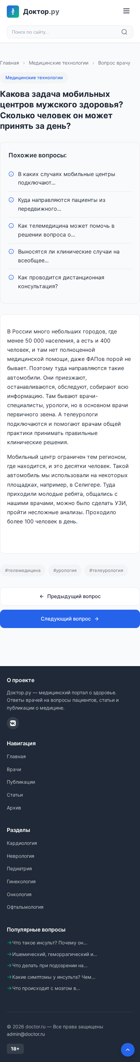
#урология (64, 570)
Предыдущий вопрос (74, 596)
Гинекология (21, 881)
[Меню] (126, 11)
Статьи (15, 795)
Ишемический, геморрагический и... (54, 954)
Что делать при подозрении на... (50, 965)
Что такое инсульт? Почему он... (49, 942)
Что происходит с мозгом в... (46, 988)
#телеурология (106, 570)
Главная (9, 63)
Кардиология (22, 843)
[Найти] (124, 32)
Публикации (21, 782)
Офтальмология (25, 907)
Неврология (20, 856)
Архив (14, 808)
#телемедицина (22, 570)
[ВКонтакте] (13, 723)
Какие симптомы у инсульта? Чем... (53, 977)
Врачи (14, 769)
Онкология (19, 894)
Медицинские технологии (58, 63)
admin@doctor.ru (26, 1034)
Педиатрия (19, 868)
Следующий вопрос (66, 618)
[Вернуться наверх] (128, 1050)
